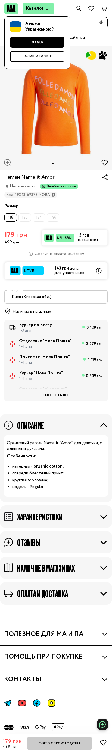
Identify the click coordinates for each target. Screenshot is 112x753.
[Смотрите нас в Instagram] (51, 703)
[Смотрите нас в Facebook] (37, 703)
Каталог (35, 8)
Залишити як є (37, 56)
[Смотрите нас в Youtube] (22, 703)
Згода (37, 42)
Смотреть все (56, 395)
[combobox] (56, 297)
